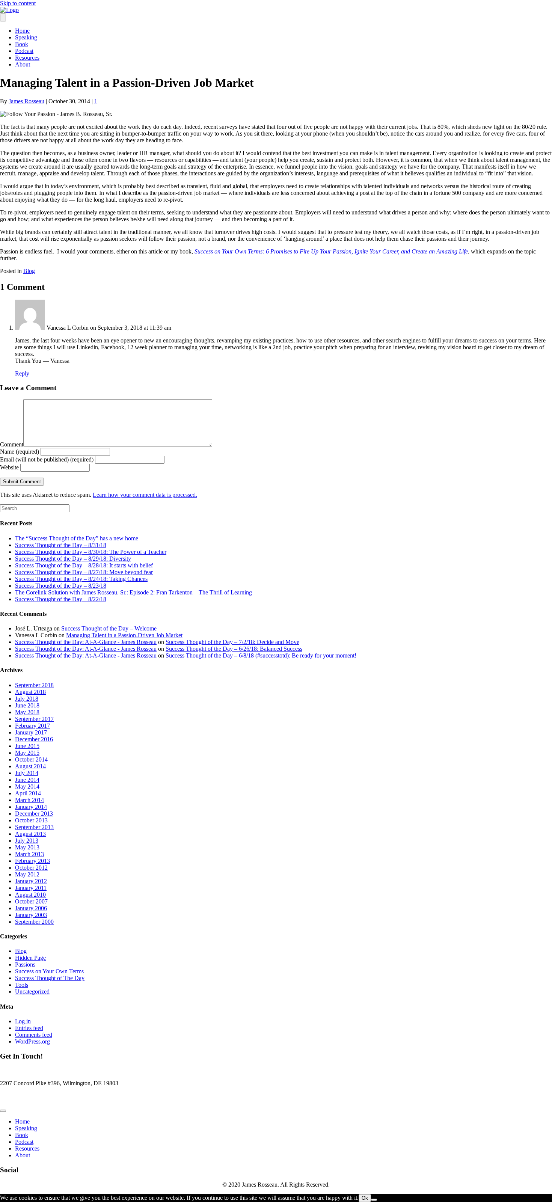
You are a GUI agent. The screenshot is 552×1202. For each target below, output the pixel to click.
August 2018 (30, 692)
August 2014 (30, 766)
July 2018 (26, 698)
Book (21, 44)
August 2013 (30, 834)
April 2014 (28, 793)
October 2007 (31, 901)
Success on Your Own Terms (49, 971)
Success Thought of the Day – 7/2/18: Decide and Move (232, 642)
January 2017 (31, 732)
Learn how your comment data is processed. (145, 495)
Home (22, 30)
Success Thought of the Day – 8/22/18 (60, 599)
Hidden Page (30, 958)
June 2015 (27, 746)
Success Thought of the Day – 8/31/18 (60, 545)
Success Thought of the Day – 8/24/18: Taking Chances (81, 579)
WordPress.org (32, 1041)
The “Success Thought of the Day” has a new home (76, 538)
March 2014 (29, 800)
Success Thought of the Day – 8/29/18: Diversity (73, 558)
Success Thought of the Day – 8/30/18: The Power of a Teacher (90, 552)
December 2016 (34, 739)
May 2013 (27, 847)
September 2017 (34, 719)
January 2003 (31, 915)
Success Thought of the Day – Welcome (109, 628)
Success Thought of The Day (49, 978)
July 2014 (26, 773)
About (22, 64)
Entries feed (29, 1028)
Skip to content (18, 3)
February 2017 (32, 725)
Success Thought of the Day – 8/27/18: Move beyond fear (84, 572)
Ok (365, 1198)
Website (9, 467)
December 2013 (34, 813)
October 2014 (31, 759)
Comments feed (33, 1035)
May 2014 (27, 786)
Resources (27, 57)
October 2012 (31, 867)
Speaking (26, 37)
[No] (374, 1200)
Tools (21, 985)
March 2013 (29, 854)
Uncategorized (32, 991)
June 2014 (27, 780)
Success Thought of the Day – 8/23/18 (60, 585)
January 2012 (31, 881)
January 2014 (31, 807)
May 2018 (27, 712)
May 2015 (27, 753)
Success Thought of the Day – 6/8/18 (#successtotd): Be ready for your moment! (261, 655)
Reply (22, 373)
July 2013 (26, 840)
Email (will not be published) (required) (47, 459)
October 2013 (31, 820)
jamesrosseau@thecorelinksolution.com (47, 1096)
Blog (29, 271)
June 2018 (27, 705)
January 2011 (31, 888)
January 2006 (31, 908)
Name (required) (19, 451)
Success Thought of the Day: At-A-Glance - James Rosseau (86, 642)
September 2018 (34, 685)
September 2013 (34, 827)
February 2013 (32, 861)
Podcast (24, 51)
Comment (11, 444)
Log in (23, 1021)
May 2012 (27, 874)
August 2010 (30, 894)
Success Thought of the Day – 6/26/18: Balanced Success (234, 648)
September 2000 (34, 921)
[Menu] (3, 17)
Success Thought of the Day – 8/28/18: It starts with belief (84, 565)
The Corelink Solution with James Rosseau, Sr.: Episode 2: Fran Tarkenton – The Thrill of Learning (133, 592)
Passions (25, 964)
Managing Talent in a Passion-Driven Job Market (124, 635)
